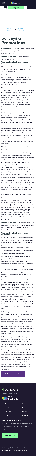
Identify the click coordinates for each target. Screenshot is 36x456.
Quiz (6, 416)
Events (7, 408)
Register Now (10, 435)
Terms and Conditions (20, 450)
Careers (25, 404)
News (24, 408)
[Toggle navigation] (5, 8)
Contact (25, 416)
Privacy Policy (6, 450)
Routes (24, 412)
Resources (8, 412)
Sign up (16, 8)
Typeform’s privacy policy (10, 105)
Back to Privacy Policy (14, 374)
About (7, 404)
